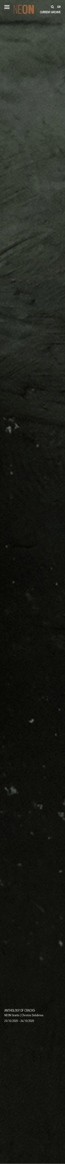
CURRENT (45, 12)
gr (59, 7)
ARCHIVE (56, 12)
